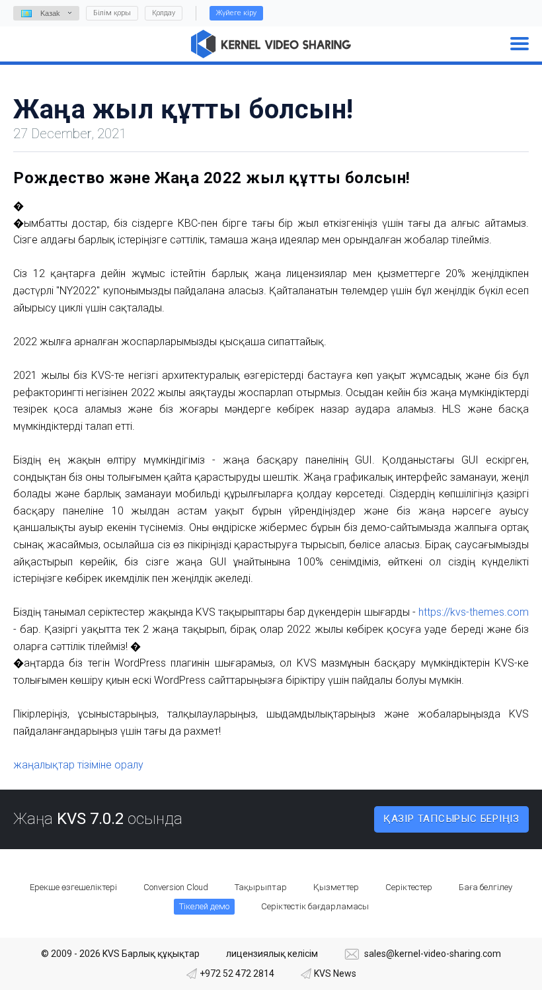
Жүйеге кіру (236, 13)
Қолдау (163, 13)
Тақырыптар (261, 887)
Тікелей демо (204, 906)
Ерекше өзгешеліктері (73, 887)
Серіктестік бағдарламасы (315, 906)
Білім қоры (112, 13)
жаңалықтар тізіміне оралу (78, 765)
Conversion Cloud (175, 887)
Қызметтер (336, 887)
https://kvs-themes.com (473, 612)
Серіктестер (408, 887)
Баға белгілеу (485, 887)
